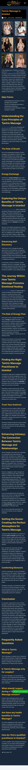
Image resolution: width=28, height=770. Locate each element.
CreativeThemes (6, 768)
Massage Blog (18, 17)
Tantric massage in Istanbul (9, 209)
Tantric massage (12, 72)
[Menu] (24, 3)
